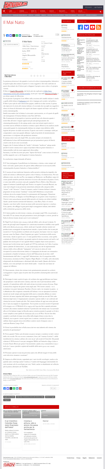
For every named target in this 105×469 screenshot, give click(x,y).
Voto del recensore (27, 62)
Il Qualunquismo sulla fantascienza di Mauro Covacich (92, 41)
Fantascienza (66, 37)
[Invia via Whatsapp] (16, 35)
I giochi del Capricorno (66, 119)
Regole (84, 458)
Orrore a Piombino (65, 66)
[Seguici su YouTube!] (92, 27)
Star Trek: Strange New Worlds (55, 15)
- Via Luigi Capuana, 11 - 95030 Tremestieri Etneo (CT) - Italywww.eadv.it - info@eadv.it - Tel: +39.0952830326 (33, 464)
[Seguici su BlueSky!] (86, 27)
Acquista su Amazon (12, 44)
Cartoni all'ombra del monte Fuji (68, 59)
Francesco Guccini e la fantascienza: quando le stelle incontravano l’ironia (93, 59)
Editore (43, 41)
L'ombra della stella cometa (67, 82)
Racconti (63, 11)
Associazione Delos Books (13, 459)
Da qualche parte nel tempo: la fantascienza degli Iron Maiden (92, 50)
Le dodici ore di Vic (67, 106)
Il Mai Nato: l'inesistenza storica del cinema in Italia (30, 397)
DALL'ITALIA (88, 38)
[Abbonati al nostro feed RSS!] (98, 27)
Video (73, 11)
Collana (43, 45)
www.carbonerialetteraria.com (30, 377)
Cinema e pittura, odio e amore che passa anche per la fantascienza (31, 425)
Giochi (52, 11)
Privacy (78, 458)
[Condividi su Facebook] (7, 35)
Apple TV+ (31, 15)
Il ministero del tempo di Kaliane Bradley (93, 77)
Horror (45, 421)
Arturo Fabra (27, 36)
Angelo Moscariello (16, 91)
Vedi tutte (98, 87)
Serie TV (34, 11)
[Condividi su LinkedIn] (20, 35)
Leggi (89, 45)
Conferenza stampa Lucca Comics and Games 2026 (88, 103)
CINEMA (45, 415)
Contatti (99, 458)
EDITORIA (8, 415)
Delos (81, 11)
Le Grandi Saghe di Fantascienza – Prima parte (68, 227)
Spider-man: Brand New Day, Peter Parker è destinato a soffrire (67, 190)
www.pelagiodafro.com (15, 378)
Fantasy (64, 28)
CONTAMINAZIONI (90, 47)
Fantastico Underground (67, 49)
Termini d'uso (70, 458)
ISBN (42, 52)
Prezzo (43, 59)
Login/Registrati (98, 7)
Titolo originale (26, 44)
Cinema (23, 11)
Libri (12, 11)
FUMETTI (88, 65)
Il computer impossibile (66, 95)
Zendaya (43, 15)
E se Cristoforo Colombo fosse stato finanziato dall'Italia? (11, 424)
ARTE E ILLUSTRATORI (30, 415)
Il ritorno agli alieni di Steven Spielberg (67, 214)
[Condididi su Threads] (13, 35)
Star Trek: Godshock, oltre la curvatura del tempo (93, 68)
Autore (24, 53)
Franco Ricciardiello (70, 15)
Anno (42, 48)
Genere (24, 57)
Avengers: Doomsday (91, 15)
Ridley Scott (81, 15)
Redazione (92, 458)
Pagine (43, 56)
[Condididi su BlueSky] (10, 35)
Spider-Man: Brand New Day (20, 15)
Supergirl (37, 15)
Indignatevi (23, 101)
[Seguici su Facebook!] (80, 27)
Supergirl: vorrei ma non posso (67, 203)
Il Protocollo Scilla (68, 129)
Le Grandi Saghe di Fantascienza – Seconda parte (68, 240)
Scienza (43, 11)
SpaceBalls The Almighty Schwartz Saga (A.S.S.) (89, 94)
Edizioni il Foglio (51, 93)
